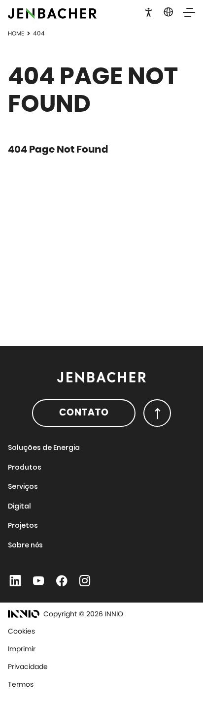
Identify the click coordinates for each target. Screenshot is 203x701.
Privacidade (28, 666)
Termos (21, 684)
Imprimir (21, 649)
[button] (148, 11)
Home (16, 33)
